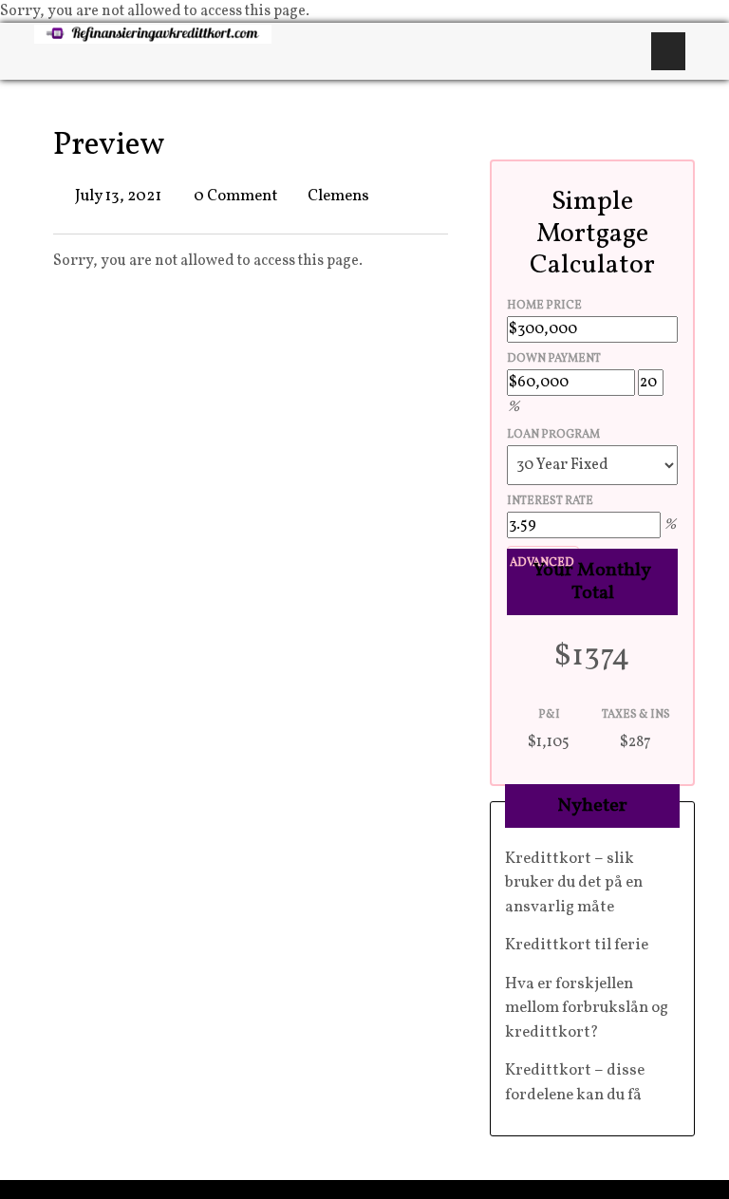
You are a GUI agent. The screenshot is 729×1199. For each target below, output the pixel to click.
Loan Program (553, 434)
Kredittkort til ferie (576, 945)
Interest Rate (550, 501)
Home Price (544, 305)
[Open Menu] (668, 51)
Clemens (338, 196)
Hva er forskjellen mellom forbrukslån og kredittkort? (586, 1008)
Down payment (554, 358)
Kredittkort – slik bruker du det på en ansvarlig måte (574, 883)
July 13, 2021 (118, 196)
